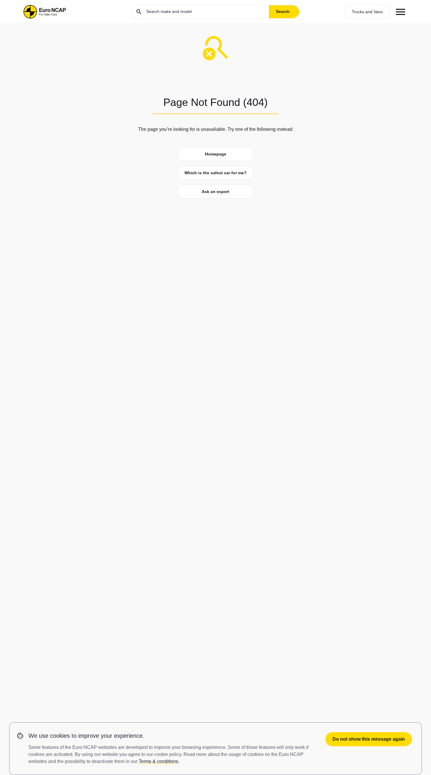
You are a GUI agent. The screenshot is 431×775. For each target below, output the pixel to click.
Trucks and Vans (367, 11)
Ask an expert (215, 191)
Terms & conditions (158, 761)
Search (283, 11)
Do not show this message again (368, 739)
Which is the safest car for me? (215, 172)
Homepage (215, 154)
